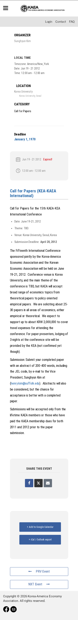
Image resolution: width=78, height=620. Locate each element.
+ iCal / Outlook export (40, 539)
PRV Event (43, 571)
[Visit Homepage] (42, 8)
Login (48, 21)
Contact (60, 21)
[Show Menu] (5, 8)
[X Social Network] (38, 483)
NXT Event (35, 584)
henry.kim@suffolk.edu (25, 383)
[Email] (48, 483)
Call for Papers (22, 111)
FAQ (72, 21)
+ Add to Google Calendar (40, 527)
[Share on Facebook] (29, 483)
